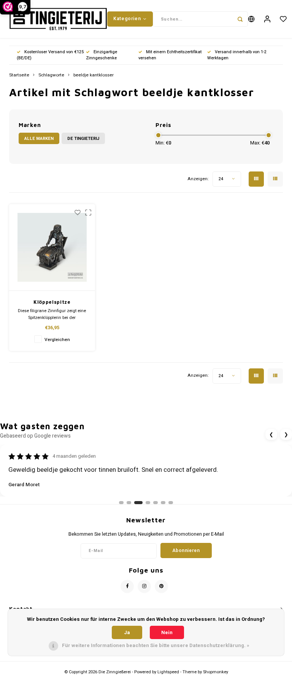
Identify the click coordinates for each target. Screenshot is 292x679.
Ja (127, 632)
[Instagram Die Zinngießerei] (144, 586)
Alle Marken (39, 138)
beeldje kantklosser (93, 75)
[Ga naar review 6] (163, 502)
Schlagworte (51, 75)
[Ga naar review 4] (148, 502)
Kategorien (127, 18)
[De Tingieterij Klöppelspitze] (52, 247)
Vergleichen (57, 339)
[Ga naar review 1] (121, 502)
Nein (167, 632)
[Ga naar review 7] (170, 502)
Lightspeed (168, 672)
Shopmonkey (215, 672)
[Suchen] (240, 19)
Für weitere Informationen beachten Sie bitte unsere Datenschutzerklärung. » (155, 645)
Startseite (19, 75)
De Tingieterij (83, 138)
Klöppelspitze (51, 302)
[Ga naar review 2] (129, 502)
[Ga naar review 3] (138, 502)
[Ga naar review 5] (155, 502)
